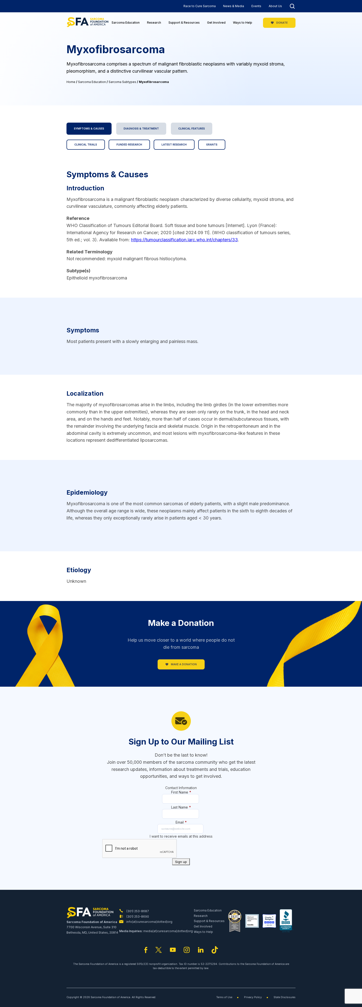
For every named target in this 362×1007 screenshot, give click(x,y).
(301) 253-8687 (137, 911)
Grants (211, 144)
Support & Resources (184, 22)
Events (256, 6)
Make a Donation (183, 664)
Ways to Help (242, 22)
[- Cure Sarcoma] (87, 22)
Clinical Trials (85, 144)
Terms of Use (224, 997)
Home (70, 82)
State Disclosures (285, 997)
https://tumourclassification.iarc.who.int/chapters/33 (184, 239)
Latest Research (174, 144)
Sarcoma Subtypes (122, 82)
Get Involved (216, 22)
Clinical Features (191, 128)
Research (154, 22)
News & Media (233, 6)
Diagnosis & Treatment (141, 128)
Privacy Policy (253, 997)
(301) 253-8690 (137, 916)
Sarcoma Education (126, 22)
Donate (282, 22)
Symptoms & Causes (89, 128)
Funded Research (129, 144)
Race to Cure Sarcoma (199, 6)
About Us (275, 6)
